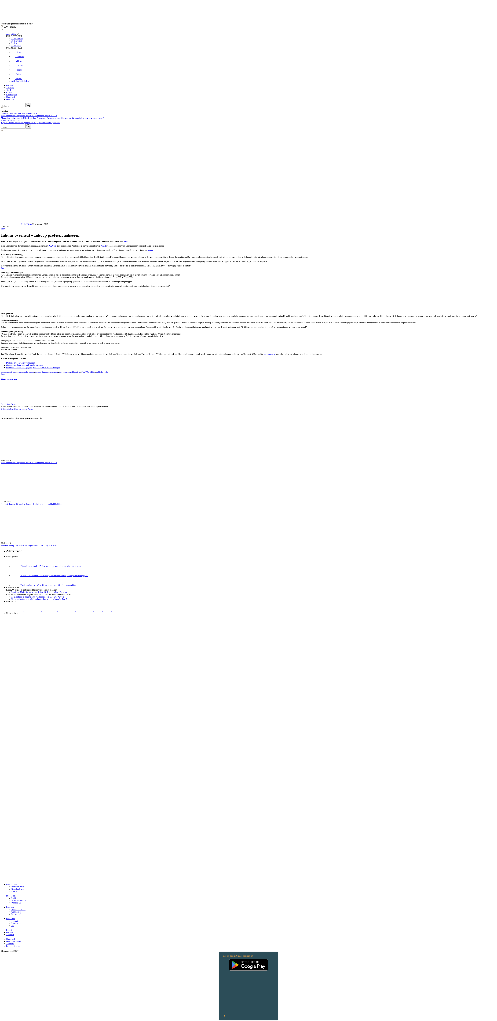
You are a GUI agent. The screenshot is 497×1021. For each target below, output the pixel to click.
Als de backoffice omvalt (11, 120)
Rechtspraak (16, 914)
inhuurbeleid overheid (25, 372)
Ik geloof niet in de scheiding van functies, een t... (37, 597)
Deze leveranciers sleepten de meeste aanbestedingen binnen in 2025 (29, 116)
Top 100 (9, 90)
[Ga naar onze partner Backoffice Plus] (15, 611)
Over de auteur (9, 379)
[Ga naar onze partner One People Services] (67, 611)
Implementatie (17, 923)
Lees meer (5, 268)
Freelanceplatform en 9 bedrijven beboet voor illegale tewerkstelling (48, 585)
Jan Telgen (63, 372)
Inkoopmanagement (50, 372)
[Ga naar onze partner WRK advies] (193, 622)
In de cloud (10, 918)
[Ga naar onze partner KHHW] (107, 611)
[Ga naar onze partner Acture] (33, 611)
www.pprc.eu (269, 354)
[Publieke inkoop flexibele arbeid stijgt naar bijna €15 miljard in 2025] (248, 523)
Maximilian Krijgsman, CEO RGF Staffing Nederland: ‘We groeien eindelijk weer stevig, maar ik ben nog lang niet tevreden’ (52, 118)
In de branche (11, 884)
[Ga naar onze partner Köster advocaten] (158, 622)
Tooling (14, 921)
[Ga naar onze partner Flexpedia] (85, 611)
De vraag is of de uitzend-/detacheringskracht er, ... (40, 599)
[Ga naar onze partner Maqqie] (87, 622)
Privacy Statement (13, 946)
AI (12, 925)
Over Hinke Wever (9, 404)
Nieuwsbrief (11, 97)
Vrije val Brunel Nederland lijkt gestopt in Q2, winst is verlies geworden (30, 123)
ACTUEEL (11, 34)
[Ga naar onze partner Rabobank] (122, 622)
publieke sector (102, 372)
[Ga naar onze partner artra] (104, 622)
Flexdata (14, 891)
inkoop (38, 372)
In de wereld (11, 896)
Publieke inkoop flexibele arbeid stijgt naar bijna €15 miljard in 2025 (29, 545)
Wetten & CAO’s (18, 909)
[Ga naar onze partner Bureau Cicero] (98, 611)
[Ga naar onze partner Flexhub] (15, 622)
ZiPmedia (10, 944)
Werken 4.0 (16, 903)
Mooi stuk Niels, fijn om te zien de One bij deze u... (39, 592)
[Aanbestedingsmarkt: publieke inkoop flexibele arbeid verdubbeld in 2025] (248, 482)
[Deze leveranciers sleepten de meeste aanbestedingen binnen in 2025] (248, 440)
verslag (150, 250)
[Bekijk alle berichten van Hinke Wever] (10, 224)
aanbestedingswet (8, 372)
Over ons (10, 99)
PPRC (126, 241)
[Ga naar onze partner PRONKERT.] (51, 622)
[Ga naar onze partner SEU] (33, 622)
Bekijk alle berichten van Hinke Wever (17, 409)
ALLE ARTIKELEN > (21, 81)
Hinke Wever (26, 224)
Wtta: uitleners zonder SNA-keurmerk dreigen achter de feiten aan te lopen (50, 566)
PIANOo (52, 246)
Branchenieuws (17, 889)
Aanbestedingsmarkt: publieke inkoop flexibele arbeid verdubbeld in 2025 (31, 504)
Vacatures (10, 935)
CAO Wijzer (11, 95)
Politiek (14, 898)
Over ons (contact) (13, 941)
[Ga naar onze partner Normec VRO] (69, 622)
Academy (10, 88)
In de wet (10, 907)
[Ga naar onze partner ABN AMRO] (140, 622)
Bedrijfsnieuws (17, 887)
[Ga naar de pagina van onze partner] (24, 638)
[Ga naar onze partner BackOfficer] (50, 611)
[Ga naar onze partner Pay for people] (176, 622)
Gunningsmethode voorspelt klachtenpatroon (24, 365)
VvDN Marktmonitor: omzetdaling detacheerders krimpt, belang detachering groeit (54, 575)
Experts (9, 92)
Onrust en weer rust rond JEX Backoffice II (19, 113)
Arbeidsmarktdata (18, 900)
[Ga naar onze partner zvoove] (120, 611)
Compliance (16, 912)
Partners (9, 85)
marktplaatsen (74, 372)
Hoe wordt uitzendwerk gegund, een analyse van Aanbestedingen (33, 367)
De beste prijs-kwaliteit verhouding (20, 363)
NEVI (103, 246)
